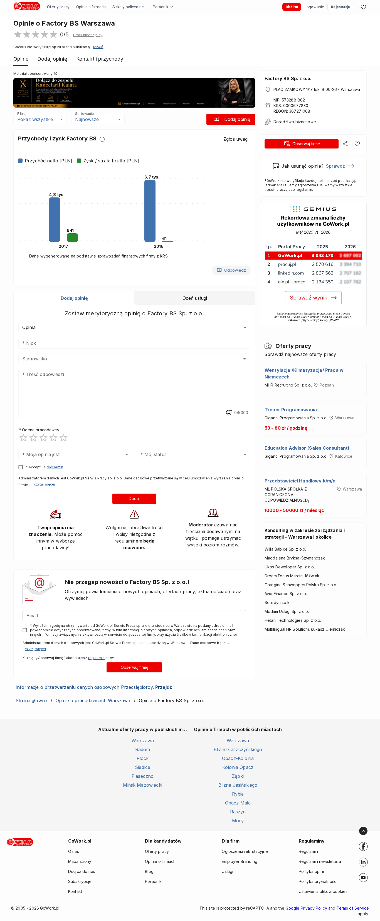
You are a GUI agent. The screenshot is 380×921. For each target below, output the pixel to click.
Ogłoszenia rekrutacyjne (245, 851)
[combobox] (126, 359)
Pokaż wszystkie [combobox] (35, 119)
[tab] (74, 298)
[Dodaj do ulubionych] (357, 143)
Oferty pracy (58, 7)
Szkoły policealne (128, 7)
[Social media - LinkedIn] (363, 862)
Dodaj (134, 498)
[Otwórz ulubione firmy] (363, 7)
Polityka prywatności (318, 881)
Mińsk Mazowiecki (142, 785)
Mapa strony (80, 861)
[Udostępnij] (345, 143)
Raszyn (238, 811)
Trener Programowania (291, 409)
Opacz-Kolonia (238, 758)
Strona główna (31, 700)
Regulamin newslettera (320, 861)
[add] (363, 846)
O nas (73, 851)
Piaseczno (143, 776)
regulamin (55, 467)
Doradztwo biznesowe (294, 121)
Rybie (238, 794)
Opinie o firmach (91, 7)
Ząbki (238, 776)
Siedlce (142, 767)
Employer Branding (239, 861)
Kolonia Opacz (237, 767)
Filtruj (21, 114)
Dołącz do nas (81, 871)
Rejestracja (340, 7)
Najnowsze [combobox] (87, 119)
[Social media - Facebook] (363, 846)
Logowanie (314, 7)
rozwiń (98, 47)
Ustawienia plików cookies (323, 891)
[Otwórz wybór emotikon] (228, 412)
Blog (149, 871)
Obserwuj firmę (134, 667)
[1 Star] (23, 438)
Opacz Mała (238, 803)
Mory (238, 820)
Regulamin (308, 851)
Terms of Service (353, 908)
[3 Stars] (43, 438)
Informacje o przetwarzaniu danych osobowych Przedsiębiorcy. (94, 687)
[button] (87, 35)
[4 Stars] (53, 438)
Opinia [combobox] (29, 327)
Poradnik (160, 7)
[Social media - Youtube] (363, 877)
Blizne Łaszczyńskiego (238, 749)
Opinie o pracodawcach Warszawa (93, 700)
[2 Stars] (33, 438)
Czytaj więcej (44, 484)
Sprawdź (335, 166)
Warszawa (143, 740)
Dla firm (292, 7)
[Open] (244, 359)
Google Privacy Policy (306, 908)
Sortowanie (84, 114)
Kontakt (75, 891)
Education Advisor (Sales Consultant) (307, 448)
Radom (142, 749)
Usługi (227, 871)
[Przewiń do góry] (363, 830)
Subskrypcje (80, 881)
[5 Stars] (63, 438)
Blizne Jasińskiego (238, 785)
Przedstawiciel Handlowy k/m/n (300, 481)
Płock (143, 758)
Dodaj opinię (237, 119)
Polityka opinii (312, 871)
